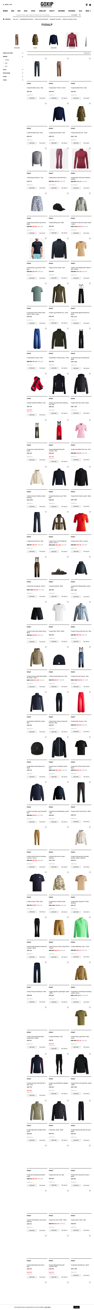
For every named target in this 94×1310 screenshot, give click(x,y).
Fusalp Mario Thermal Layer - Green (59, 357)
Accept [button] (76, 1307)
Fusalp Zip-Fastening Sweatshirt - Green (36, 1175)
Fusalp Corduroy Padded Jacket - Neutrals (36, 496)
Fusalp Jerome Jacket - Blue (57, 267)
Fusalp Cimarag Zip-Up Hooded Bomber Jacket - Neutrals (80, 857)
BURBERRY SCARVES (55, 19)
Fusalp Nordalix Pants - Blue (35, 132)
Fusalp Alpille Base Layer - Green (80, 946)
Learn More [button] (47, 1307)
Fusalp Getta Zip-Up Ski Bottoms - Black (80, 358)
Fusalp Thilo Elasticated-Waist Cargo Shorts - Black (35, 1037)
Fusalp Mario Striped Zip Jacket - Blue (36, 722)
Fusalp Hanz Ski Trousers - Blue (80, 676)
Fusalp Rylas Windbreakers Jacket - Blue (81, 586)
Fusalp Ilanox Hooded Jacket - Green (57, 902)
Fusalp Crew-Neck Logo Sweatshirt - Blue (37, 812)
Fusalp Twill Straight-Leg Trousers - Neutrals (37, 1220)
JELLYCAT (15, 19)
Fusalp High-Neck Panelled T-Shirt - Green (36, 1130)
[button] (13, 53)
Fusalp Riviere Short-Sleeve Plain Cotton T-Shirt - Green (36, 313)
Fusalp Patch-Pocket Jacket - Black (81, 496)
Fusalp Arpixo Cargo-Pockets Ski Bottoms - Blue (58, 722)
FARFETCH (30, 95)
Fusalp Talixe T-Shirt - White (56, 631)
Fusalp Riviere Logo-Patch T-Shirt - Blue (36, 268)
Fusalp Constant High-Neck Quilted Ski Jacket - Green (37, 677)
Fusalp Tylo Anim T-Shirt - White (58, 1220)
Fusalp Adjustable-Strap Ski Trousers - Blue (56, 1265)
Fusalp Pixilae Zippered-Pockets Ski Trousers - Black (37, 947)
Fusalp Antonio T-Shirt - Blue (35, 901)
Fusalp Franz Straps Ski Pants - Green (36, 450)
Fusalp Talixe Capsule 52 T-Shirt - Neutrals (80, 902)
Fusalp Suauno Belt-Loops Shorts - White (36, 223)
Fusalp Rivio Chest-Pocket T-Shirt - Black (80, 767)
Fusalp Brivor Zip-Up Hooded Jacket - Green (81, 223)
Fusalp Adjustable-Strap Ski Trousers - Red (56, 450)
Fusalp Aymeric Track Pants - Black (81, 811)
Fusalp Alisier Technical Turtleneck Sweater (80, 178)
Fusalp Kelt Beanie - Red (55, 1036)
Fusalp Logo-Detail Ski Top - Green (58, 312)
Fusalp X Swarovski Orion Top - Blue (81, 631)
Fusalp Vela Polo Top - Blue (56, 1175)
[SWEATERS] (53, 39)
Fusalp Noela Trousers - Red (79, 721)
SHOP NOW (31, 98)
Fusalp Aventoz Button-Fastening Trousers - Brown (36, 857)
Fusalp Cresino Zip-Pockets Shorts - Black (37, 631)
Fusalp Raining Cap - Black (56, 222)
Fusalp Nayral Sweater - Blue (57, 132)
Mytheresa (52, 185)
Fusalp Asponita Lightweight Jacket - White (59, 992)
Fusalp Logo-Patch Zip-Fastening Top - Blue (58, 403)
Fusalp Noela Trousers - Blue (35, 357)
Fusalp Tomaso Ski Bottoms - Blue (36, 991)
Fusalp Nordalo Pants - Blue (79, 88)
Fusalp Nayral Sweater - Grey (35, 177)
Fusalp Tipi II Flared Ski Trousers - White (80, 1175)
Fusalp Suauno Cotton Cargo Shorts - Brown (59, 947)
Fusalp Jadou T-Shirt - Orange (79, 541)
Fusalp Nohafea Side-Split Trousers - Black (81, 1130)
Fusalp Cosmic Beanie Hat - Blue (58, 676)
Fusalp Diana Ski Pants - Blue (35, 541)
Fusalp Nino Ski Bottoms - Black (80, 1265)
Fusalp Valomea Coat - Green (79, 132)
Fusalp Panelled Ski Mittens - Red (36, 403)
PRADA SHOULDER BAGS (41, 19)
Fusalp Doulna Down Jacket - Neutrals (57, 857)
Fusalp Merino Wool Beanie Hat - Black (36, 767)
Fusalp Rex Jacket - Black (56, 1130)
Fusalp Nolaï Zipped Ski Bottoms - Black (80, 313)
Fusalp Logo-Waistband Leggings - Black (59, 1083)
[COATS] (35, 39)
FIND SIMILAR (42, 98)
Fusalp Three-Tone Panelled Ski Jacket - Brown (57, 541)
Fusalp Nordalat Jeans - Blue (35, 88)
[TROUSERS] (17, 39)
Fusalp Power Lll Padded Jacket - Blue (58, 767)
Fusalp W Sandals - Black (56, 586)
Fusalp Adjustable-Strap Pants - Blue (36, 1265)
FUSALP (29, 83)
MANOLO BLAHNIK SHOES (70, 19)
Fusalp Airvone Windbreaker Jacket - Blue (59, 812)
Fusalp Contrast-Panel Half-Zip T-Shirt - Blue (36, 1083)
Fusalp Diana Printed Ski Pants (57, 177)
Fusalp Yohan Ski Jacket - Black (80, 403)
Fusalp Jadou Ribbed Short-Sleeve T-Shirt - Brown (81, 268)
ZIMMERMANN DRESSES (26, 19)
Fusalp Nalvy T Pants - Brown (57, 88)
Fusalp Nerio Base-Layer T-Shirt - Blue (58, 496)
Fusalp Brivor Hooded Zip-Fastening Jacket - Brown (81, 992)
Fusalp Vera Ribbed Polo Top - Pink (81, 449)
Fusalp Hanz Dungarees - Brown (36, 586)
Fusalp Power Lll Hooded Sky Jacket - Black (81, 1083)
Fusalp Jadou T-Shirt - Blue (78, 1220)
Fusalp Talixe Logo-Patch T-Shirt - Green (80, 1037)
